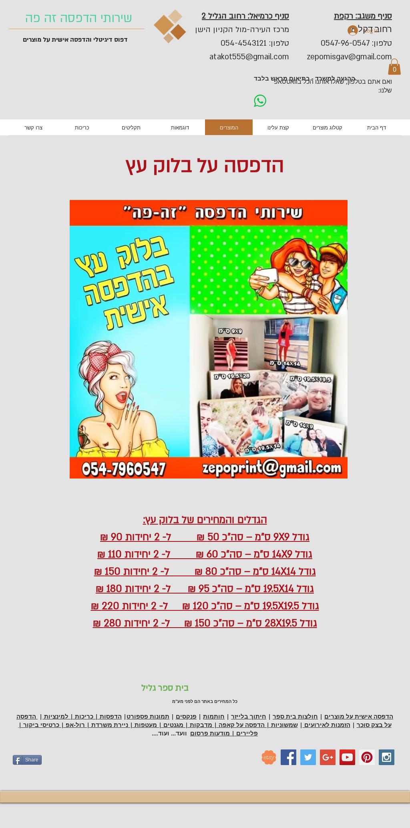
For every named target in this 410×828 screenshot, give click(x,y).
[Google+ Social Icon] (328, 757)
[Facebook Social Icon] (288, 757)
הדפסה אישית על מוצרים (358, 716)
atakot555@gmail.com (249, 57)
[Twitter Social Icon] (308, 757)
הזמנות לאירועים (326, 725)
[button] (394, 67)
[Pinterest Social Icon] (367, 757)
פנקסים (186, 716)
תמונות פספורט (148, 716)
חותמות (214, 716)
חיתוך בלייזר (248, 716)
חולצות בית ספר (295, 716)
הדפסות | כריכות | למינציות (82, 716)
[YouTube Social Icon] (347, 757)
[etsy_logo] (269, 757)
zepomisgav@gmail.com (349, 57)
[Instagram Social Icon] (386, 757)
